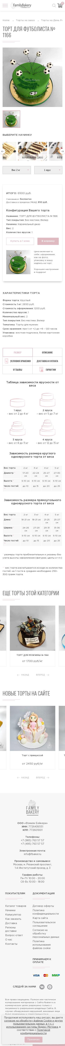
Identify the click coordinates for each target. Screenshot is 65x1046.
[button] (2, 151)
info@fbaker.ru (32, 854)
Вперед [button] (40, 675)
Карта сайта (40, 918)
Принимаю (33, 1040)
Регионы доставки (10, 929)
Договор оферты (43, 906)
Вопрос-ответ (14, 935)
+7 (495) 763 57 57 (32, 844)
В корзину (48, 241)
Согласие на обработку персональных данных (46, 933)
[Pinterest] (49, 987)
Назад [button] (25, 675)
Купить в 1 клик (20, 241)
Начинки (10, 910)
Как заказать (13, 919)
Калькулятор (13, 915)
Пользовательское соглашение (44, 924)
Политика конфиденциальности (46, 912)
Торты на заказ (25, 20)
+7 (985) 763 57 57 (32, 840)
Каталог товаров (15, 906)
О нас (8, 940)
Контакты (11, 944)
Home (6, 20)
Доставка (11, 923)
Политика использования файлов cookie (42, 944)
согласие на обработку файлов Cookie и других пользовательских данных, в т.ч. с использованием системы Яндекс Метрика (33, 1024)
